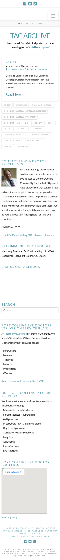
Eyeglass (8, 129)
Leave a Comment (37, 69)
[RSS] (35, 4)
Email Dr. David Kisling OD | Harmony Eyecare (28, 235)
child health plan (12, 123)
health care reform (13, 141)
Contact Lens (35, 531)
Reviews (36, 534)
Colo (11, 62)
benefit (7, 105)
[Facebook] (24, 4)
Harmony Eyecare (15, 333)
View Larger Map (9, 517)
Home (8, 528)
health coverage (35, 141)
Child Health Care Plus (42, 105)
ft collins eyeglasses (40, 135)
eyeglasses (22, 129)
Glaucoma (51, 531)
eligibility (38, 123)
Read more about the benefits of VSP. (23, 381)
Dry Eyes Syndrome (14, 531)
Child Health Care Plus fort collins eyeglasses (25, 111)
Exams (50, 123)
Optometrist (22, 146)
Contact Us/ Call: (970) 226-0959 (30, 536)
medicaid (8, 146)
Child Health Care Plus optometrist (20, 117)
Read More (13, 94)
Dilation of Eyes (45, 528)
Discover (24, 534)
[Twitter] (30, 4)
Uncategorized (15, 69)
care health (21, 105)
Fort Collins (37, 129)
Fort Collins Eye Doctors (15, 135)
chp (26, 123)
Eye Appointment (23, 528)
